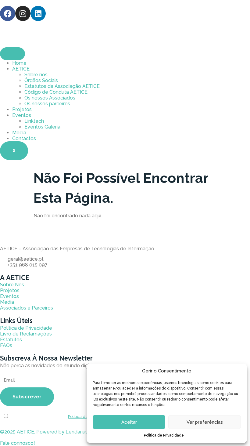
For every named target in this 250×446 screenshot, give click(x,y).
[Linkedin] (38, 13)
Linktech (34, 121)
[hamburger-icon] (12, 53)
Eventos (21, 115)
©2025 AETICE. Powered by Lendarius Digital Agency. (61, 432)
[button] (17, 443)
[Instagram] (22, 13)
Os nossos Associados (49, 98)
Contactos (24, 138)
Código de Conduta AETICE (56, 92)
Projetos (22, 109)
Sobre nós (36, 75)
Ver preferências (205, 422)
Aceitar (129, 422)
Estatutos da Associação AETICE (62, 86)
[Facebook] (7, 13)
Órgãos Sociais (41, 80)
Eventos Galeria (42, 127)
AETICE (21, 69)
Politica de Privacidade (164, 435)
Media (19, 133)
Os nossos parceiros (47, 104)
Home (19, 63)
